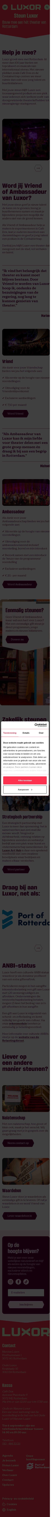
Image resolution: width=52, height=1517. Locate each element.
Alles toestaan (25, 780)
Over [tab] (41, 733)
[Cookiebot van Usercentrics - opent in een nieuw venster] (35, 725)
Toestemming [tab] (9, 733)
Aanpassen (23, 789)
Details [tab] (26, 733)
